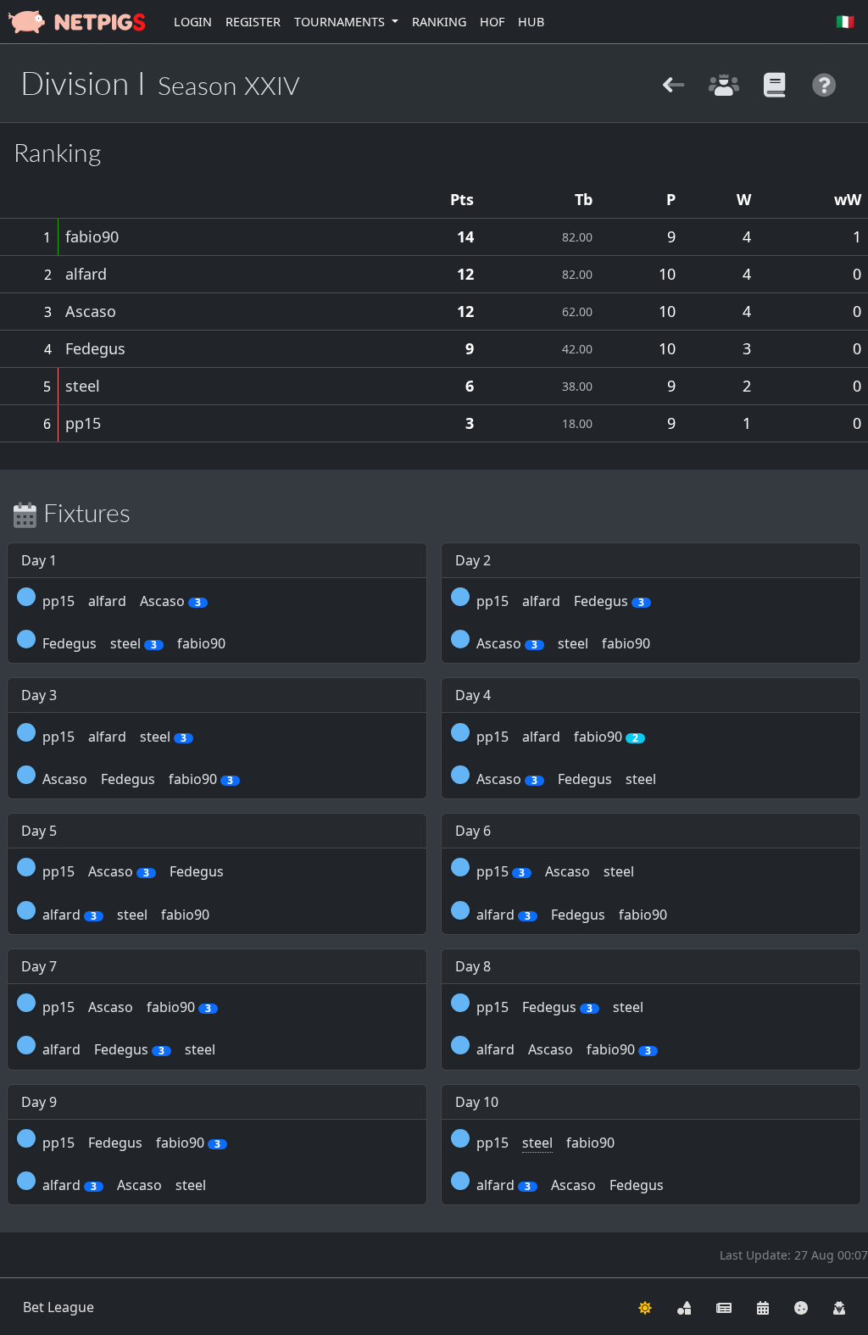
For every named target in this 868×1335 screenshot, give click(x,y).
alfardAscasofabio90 (563, 1049)
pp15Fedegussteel (559, 1007)
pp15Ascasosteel (555, 871)
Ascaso (90, 311)
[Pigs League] (673, 82)
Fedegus (95, 348)
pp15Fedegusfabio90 (131, 1142)
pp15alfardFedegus (560, 601)
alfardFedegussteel (128, 1049)
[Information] (824, 82)
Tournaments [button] (341, 22)
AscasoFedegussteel (566, 779)
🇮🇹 (845, 21)
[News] (724, 1307)
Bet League (58, 1307)
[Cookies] (801, 1307)
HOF (492, 22)
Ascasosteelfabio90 (563, 643)
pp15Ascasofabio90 (126, 1007)
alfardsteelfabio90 (125, 914)
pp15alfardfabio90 (557, 736)
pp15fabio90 (545, 1142)
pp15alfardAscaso (121, 601)
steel (82, 385)
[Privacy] (839, 1307)
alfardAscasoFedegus (570, 1185)
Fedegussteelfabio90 (133, 643)
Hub (531, 22)
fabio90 (92, 236)
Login (193, 22)
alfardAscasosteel (124, 1185)
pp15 (83, 423)
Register (253, 22)
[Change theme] (645, 1307)
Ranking (439, 22)
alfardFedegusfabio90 (571, 914)
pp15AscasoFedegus (133, 871)
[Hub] (684, 1307)
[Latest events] (763, 1307)
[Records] (774, 82)
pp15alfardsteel (114, 736)
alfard (86, 274)
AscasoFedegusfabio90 (137, 779)
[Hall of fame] (723, 82)
